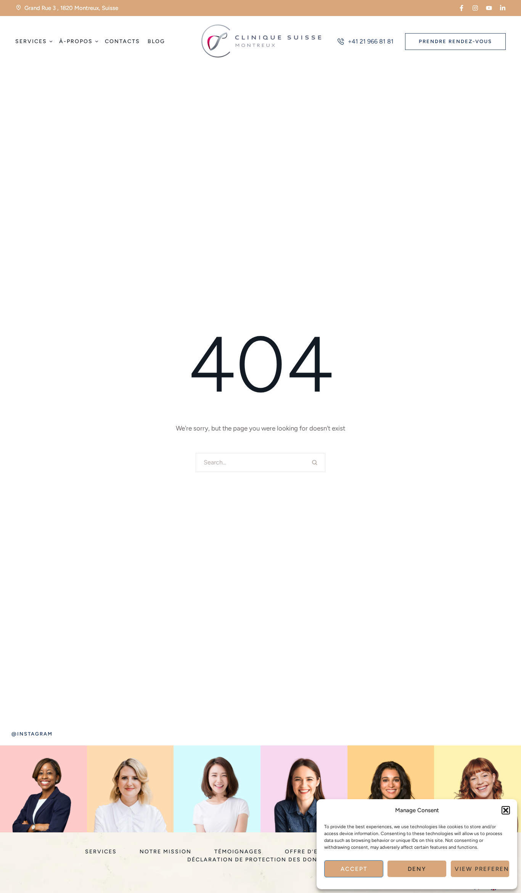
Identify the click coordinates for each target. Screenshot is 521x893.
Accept (354, 869)
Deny (417, 869)
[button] (506, 810)
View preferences (482, 869)
